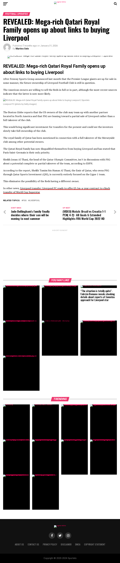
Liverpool (34, 201)
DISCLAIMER (66, 544)
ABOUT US (19, 544)
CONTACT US (33, 544)
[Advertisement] (60, 253)
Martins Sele (22, 48)
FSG (25, 201)
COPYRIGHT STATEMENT (94, 544)
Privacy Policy (50, 544)
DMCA (77, 544)
